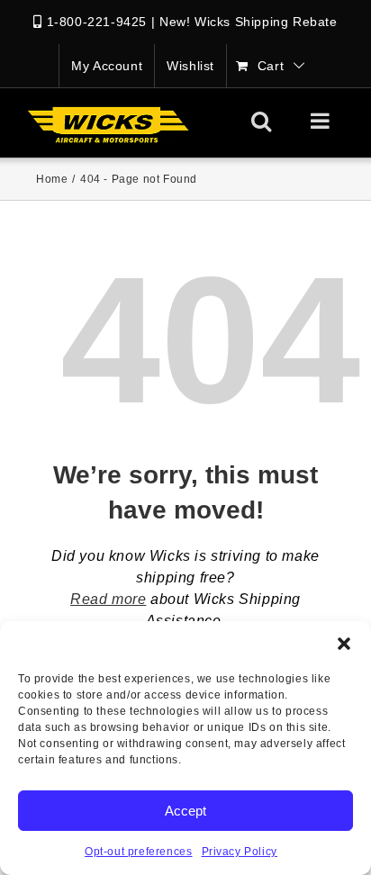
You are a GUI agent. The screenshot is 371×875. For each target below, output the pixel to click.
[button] (344, 644)
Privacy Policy (239, 851)
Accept (185, 810)
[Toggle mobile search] (261, 120)
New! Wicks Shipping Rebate (248, 21)
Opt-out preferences (138, 851)
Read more (108, 599)
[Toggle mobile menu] (322, 120)
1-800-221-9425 (97, 21)
